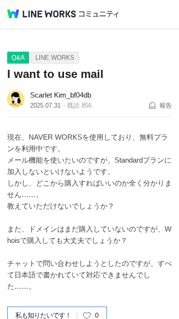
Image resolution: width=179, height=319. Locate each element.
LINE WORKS (54, 57)
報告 (165, 105)
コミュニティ (99, 14)
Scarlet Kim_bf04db (60, 95)
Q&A (18, 57)
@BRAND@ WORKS (41, 14)
